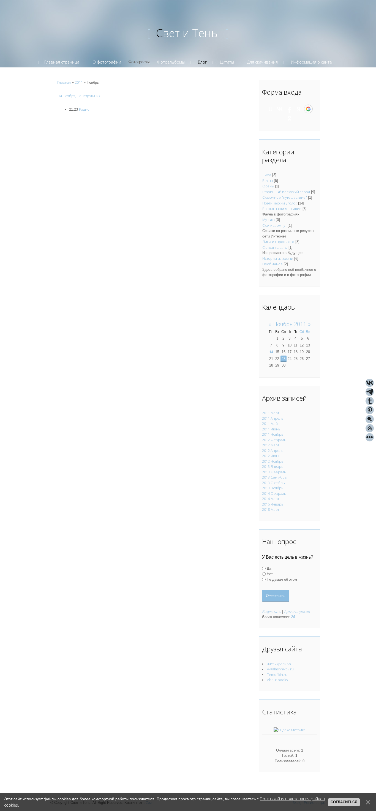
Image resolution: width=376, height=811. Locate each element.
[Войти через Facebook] (289, 109)
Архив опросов (297, 611)
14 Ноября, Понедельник (79, 95)
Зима (266, 174)
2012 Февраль (274, 439)
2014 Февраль (274, 493)
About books (277, 679)
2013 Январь (273, 466)
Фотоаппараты (274, 247)
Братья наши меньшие (281, 208)
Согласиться (344, 802)
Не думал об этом (282, 579)
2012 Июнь (271, 455)
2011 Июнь (271, 429)
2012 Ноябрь (273, 461)
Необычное (272, 263)
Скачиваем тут (274, 225)
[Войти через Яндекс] (299, 109)
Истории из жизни (277, 258)
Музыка (268, 219)
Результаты (271, 611)
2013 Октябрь (273, 482)
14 (271, 351)
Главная (64, 82)
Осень (268, 186)
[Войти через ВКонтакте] (280, 109)
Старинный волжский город (286, 191)
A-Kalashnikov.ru (280, 669)
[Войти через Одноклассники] (289, 118)
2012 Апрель (273, 450)
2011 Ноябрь (273, 434)
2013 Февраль (274, 471)
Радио (84, 109)
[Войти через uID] (270, 109)
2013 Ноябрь (273, 487)
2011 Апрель (273, 418)
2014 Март (270, 498)
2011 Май (270, 423)
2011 (79, 82)
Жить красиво (279, 663)
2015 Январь (273, 504)
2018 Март (270, 509)
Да (269, 568)
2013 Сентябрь (274, 477)
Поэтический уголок (279, 203)
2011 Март (270, 412)
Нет (270, 574)
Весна (267, 180)
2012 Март (270, 445)
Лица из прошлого (278, 241)
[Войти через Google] (308, 109)
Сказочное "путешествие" (284, 197)
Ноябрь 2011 (289, 324)
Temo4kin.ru (277, 674)
